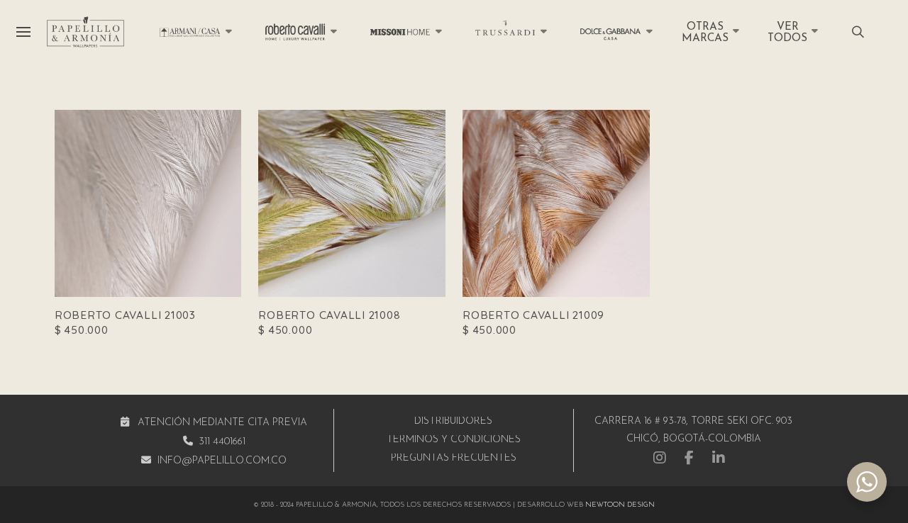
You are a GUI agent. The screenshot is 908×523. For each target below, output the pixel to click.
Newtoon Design (620, 505)
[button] (23, 32)
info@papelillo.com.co (222, 461)
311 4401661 (222, 442)
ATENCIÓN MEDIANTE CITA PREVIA (222, 422)
